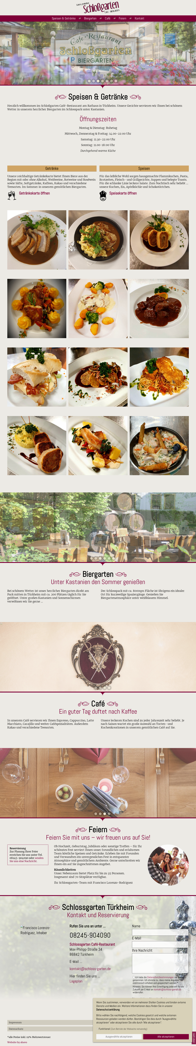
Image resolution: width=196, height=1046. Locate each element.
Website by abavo (17, 1042)
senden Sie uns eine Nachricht (26, 859)
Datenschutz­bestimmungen (160, 977)
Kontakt (139, 18)
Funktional (122, 1029)
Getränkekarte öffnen (34, 193)
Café (107, 18)
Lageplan (76, 981)
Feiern (122, 18)
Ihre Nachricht (142, 950)
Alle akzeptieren (166, 1036)
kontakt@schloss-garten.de (90, 968)
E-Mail (136, 938)
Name (136, 926)
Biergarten (90, 18)
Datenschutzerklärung (108, 1009)
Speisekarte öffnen (123, 193)
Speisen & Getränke (64, 18)
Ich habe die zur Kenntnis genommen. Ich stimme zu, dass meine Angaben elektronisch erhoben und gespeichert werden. (159, 980)
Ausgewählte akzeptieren (119, 1036)
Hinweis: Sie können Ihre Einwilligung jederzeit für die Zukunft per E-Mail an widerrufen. (158, 989)
